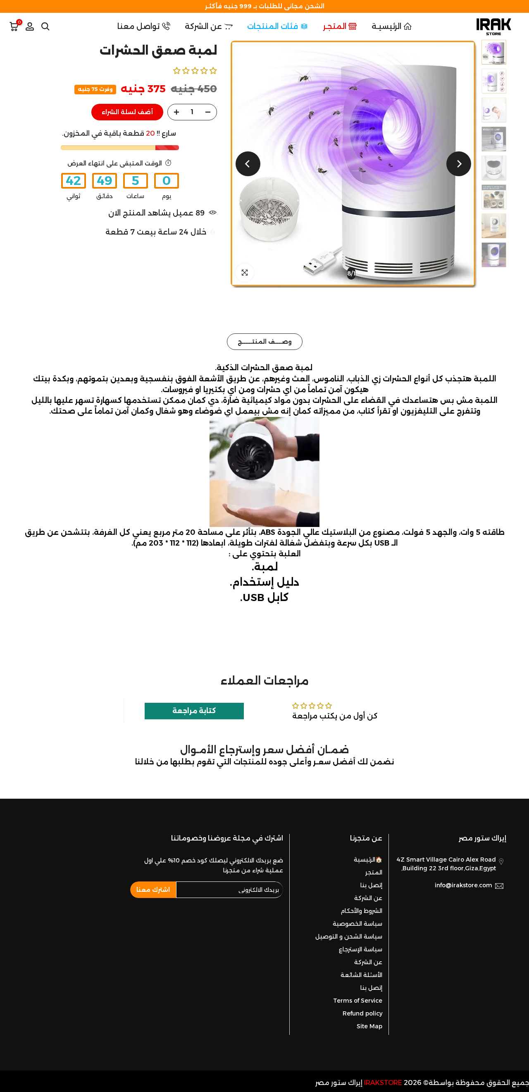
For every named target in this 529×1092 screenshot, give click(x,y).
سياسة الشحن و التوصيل (348, 936)
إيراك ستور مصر (338, 1083)
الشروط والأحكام (361, 911)
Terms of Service (357, 1000)
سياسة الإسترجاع (360, 949)
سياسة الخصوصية (357, 923)
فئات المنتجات (272, 26)
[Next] (248, 163)
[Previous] (458, 163)
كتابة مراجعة (194, 711)
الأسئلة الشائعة (361, 975)
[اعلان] (264, 6)
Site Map (369, 1026)
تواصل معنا (138, 26)
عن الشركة (203, 26)
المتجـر (334, 26)
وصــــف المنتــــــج (265, 341)
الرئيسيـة (386, 26)
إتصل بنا (371, 885)
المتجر (373, 872)
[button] (195, 70)
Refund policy (362, 1013)
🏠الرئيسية (368, 859)
